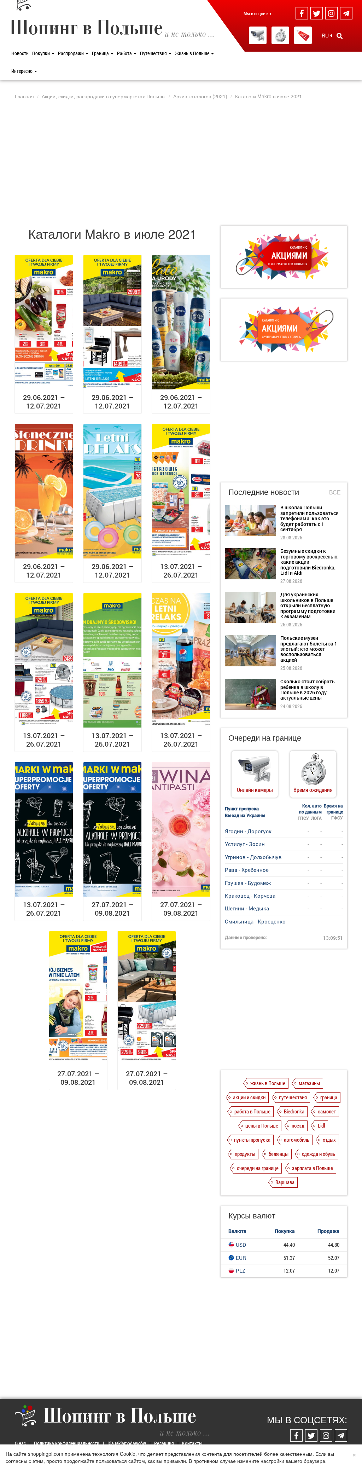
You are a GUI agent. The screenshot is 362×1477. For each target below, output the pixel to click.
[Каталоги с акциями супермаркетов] (303, 35)
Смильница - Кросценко (255, 921)
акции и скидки (249, 1097)
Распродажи (71, 53)
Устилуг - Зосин (245, 843)
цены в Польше (261, 1125)
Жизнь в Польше (192, 53)
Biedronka (294, 1111)
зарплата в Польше (312, 1167)
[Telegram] (346, 13)
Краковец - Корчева (250, 895)
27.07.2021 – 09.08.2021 (113, 908)
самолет (327, 1111)
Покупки (41, 53)
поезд (298, 1125)
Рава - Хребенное (247, 869)
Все (335, 492)
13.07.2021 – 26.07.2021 (181, 570)
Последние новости (263, 491)
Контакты (192, 1443)
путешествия (293, 1097)
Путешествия (154, 53)
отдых (329, 1139)
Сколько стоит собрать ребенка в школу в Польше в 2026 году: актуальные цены (307, 689)
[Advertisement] (181, 162)
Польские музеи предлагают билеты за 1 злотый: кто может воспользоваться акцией (308, 649)
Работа (125, 53)
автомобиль (296, 1139)
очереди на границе (258, 1167)
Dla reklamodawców (126, 1443)
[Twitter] (316, 13)
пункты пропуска (252, 1139)
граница (328, 1097)
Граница (101, 53)
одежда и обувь (318, 1153)
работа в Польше (252, 1111)
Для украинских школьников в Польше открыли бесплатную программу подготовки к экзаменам (307, 605)
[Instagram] (331, 13)
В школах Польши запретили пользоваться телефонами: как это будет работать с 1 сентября (309, 518)
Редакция (164, 1443)
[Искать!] (339, 35)
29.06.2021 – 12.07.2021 (44, 401)
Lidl (321, 1125)
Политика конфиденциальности (66, 1443)
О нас (20, 1443)
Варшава (284, 1182)
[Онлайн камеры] (258, 35)
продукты (245, 1153)
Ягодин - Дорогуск (248, 831)
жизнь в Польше (267, 1083)
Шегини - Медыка (247, 908)
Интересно (22, 71)
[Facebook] (302, 13)
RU (326, 35)
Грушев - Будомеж (248, 882)
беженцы (278, 1153)
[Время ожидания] (280, 35)
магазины (309, 1083)
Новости (20, 53)
